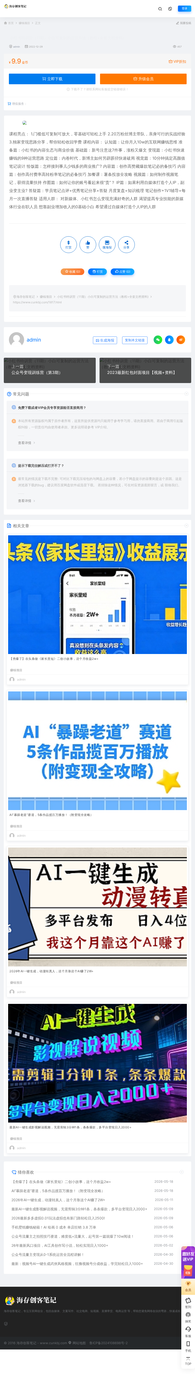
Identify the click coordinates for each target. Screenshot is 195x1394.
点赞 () (124, 271)
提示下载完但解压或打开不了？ (41, 465)
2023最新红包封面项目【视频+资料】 (142, 372)
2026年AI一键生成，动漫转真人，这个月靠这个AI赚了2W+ (51, 971)
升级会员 (145, 78)
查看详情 (24, 443)
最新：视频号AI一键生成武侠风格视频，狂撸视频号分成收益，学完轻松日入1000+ (77, 1263)
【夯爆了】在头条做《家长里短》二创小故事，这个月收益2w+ (54, 659)
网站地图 (79, 1343)
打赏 (99, 271)
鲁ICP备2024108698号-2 (108, 1343)
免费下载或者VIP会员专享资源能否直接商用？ (52, 408)
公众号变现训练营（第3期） (37, 372)
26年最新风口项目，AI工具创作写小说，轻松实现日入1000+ (59, 1245)
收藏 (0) (74, 271)
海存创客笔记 (26, 297)
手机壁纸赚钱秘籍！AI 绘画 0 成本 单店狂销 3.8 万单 (53, 1227)
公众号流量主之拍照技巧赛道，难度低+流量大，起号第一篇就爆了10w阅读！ (72, 1236)
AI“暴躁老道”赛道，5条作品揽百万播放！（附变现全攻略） (51, 815)
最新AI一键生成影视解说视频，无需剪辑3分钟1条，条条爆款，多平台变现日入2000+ (70, 1127)
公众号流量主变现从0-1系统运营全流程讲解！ (48, 1254)
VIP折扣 (179, 61)
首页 (11, 23)
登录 (184, 8)
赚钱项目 (24, 23)
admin (16, 46)
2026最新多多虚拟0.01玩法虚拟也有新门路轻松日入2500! (58, 1218)
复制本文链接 (135, 340)
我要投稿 (185, 23)
